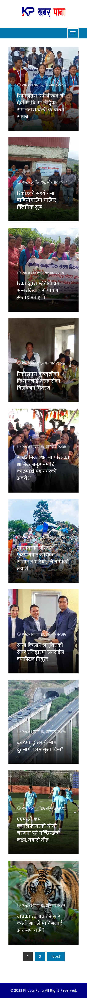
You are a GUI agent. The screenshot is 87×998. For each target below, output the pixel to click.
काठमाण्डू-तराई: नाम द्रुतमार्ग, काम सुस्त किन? (40, 746)
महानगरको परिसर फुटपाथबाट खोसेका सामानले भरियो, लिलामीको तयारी (43, 558)
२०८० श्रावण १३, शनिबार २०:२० (44, 732)
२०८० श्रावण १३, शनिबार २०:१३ (44, 905)
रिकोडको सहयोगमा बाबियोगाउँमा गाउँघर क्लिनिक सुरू (36, 200)
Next (55, 956)
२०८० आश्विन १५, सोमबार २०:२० (45, 182)
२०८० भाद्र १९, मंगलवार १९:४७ (43, 363)
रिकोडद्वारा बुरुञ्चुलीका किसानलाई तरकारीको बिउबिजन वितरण (38, 381)
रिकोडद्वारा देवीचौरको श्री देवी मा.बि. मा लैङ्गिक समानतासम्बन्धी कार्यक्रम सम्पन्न (41, 106)
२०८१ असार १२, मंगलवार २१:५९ (44, 85)
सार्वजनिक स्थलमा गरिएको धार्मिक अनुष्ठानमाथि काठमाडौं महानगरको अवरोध (43, 468)
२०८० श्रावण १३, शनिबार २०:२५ (44, 634)
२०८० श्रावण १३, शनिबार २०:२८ (44, 537)
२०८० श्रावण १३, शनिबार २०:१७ (44, 808)
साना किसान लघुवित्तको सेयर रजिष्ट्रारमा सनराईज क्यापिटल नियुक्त (40, 652)
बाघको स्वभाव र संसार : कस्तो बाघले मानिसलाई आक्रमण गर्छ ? (40, 923)
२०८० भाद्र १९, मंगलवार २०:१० (43, 273)
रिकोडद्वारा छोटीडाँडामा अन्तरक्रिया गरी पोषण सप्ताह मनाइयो (39, 290)
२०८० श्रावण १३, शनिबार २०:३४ (44, 447)
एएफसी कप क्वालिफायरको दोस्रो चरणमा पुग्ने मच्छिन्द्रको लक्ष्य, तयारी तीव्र (38, 829)
